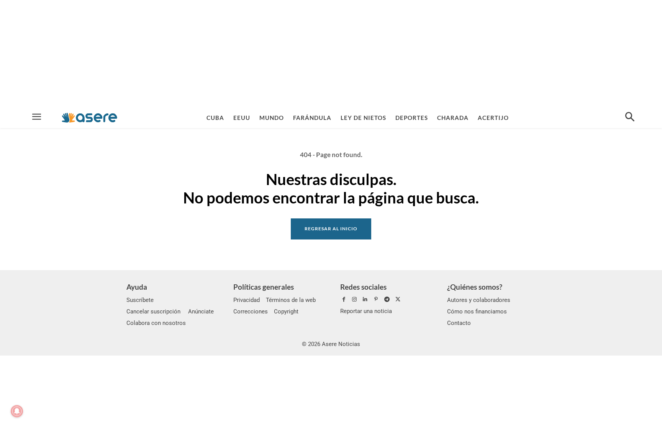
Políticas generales (263, 286)
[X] (397, 299)
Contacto (459, 323)
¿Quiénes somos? (474, 286)
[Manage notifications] (17, 411)
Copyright (286, 311)
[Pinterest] (376, 299)
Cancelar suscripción (153, 311)
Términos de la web (291, 300)
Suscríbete (140, 300)
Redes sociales (363, 286)
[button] (630, 118)
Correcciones (250, 311)
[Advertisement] (331, 53)
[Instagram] (354, 299)
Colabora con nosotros (156, 323)
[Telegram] (386, 299)
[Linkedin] (365, 299)
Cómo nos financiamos (477, 311)
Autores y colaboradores (478, 300)
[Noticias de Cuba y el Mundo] (89, 117)
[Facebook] (343, 299)
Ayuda (136, 286)
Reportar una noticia (366, 311)
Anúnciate (201, 311)
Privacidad (246, 300)
